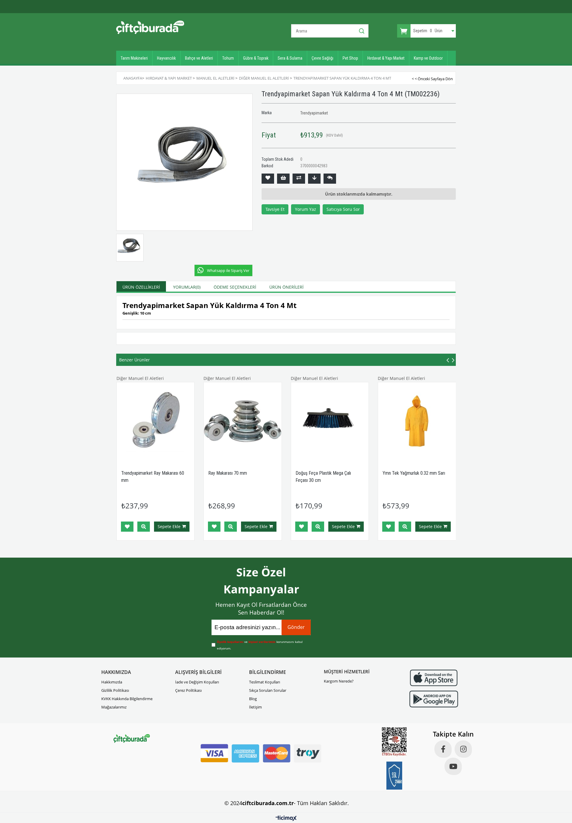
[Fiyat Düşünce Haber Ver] (314, 179)
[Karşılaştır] (299, 179)
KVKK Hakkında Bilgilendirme (127, 698)
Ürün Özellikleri (141, 287)
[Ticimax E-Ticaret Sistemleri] (286, 819)
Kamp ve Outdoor (428, 58)
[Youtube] (453, 766)
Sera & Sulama (290, 58)
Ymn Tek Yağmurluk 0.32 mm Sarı (414, 473)
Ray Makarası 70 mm (227, 473)
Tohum (228, 58)
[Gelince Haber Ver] (330, 179)
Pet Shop (350, 58)
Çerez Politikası (188, 690)
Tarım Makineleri (134, 58)
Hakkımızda (111, 682)
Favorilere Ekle (127, 527)
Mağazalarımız (114, 707)
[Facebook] (443, 749)
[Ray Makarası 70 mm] (243, 421)
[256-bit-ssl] (394, 776)
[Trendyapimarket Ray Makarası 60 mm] (156, 421)
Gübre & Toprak (255, 58)
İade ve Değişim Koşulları (197, 682)
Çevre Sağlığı (322, 58)
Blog (253, 698)
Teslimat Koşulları (264, 682)
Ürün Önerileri (286, 287)
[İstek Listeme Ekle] (283, 179)
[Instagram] (463, 749)
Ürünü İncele (143, 527)
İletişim (255, 707)
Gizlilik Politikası (115, 690)
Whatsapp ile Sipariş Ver (228, 270)
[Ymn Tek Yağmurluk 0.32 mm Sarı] (417, 421)
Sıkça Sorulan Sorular (267, 690)
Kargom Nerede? (339, 681)
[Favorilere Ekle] (268, 179)
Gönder (296, 627)
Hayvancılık (166, 58)
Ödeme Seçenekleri (235, 287)
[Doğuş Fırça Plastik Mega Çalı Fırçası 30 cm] (330, 421)
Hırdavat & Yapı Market (386, 58)
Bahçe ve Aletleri (199, 58)
